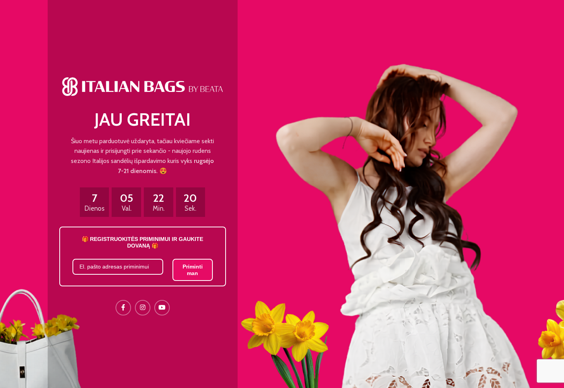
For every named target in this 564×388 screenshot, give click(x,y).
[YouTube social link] (162, 307)
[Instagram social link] (142, 307)
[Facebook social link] (123, 307)
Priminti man (193, 269)
